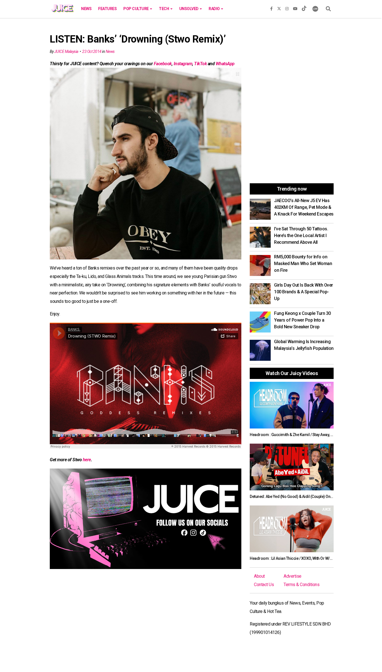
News (86, 8)
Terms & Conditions (301, 584)
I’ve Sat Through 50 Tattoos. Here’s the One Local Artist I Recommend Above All (301, 235)
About (259, 576)
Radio (214, 8)
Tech (164, 8)
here (87, 459)
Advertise (292, 576)
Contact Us (264, 584)
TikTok (200, 63)
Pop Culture (136, 8)
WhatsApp (225, 63)
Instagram (183, 63)
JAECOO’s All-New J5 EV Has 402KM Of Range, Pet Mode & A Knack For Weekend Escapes (304, 207)
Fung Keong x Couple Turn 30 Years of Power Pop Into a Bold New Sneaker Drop (302, 320)
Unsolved (189, 8)
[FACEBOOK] (271, 7)
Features (107, 8)
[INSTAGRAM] (287, 7)
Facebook (163, 63)
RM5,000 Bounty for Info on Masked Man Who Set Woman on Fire (303, 263)
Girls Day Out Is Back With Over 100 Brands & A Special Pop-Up (303, 291)
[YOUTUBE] (295, 7)
